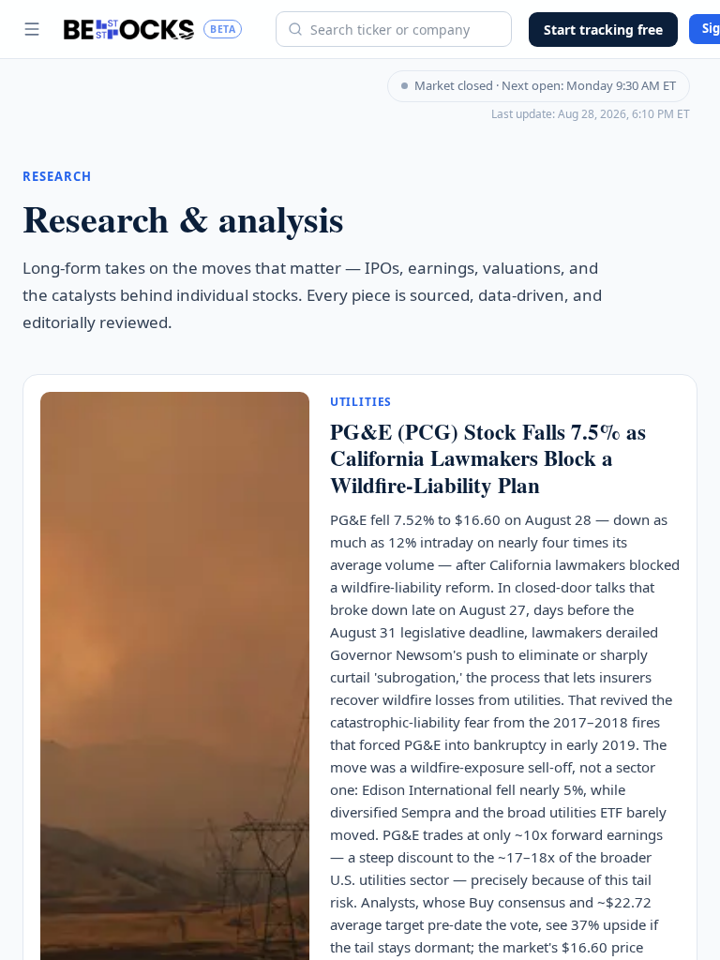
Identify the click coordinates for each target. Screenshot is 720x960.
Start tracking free (603, 29)
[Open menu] (32, 29)
